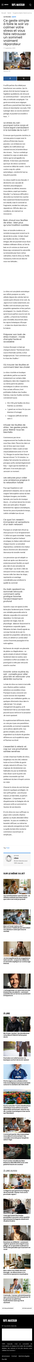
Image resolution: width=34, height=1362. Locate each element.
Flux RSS (4, 1359)
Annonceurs (6, 1356)
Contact (14, 1356)
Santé (9, 13)
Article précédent (7, 1308)
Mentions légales (24, 1356)
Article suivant (27, 1308)
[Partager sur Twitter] (23, 78)
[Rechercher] (30, 4)
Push (7, 848)
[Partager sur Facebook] (10, 78)
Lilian (16, 858)
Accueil (4, 13)
